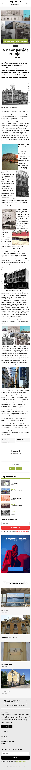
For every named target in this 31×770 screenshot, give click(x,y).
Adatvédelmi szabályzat (21, 761)
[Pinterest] (17, 468)
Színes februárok (15, 513)
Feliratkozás (14, 527)
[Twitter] (13, 468)
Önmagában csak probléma (9, 637)
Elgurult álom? (14, 483)
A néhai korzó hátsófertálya (5, 441)
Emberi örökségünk (21, 441)
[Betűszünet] (15, 597)
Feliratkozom (14, 757)
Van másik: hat (5, 691)
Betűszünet (4, 610)
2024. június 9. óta (6, 664)
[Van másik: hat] (15, 678)
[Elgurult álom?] (5, 483)
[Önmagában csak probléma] (15, 624)
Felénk (15, 38)
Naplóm (13, 482)
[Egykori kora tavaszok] (5, 505)
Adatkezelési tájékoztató (22, 531)
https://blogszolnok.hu (15, 453)
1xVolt (13, 497)
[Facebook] (10, 468)
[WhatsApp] (20, 468)
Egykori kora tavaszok (16, 505)
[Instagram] (7, 726)
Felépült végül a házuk (16, 498)
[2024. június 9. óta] (15, 651)
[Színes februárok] (5, 513)
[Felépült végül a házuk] (5, 498)
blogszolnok (15, 451)
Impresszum (15, 767)
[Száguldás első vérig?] (5, 491)
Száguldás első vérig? (16, 491)
